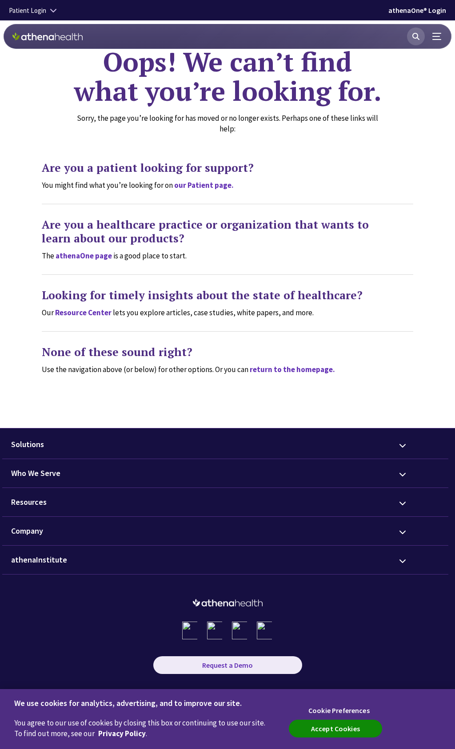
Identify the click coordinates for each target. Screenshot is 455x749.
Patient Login (27, 10)
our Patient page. (204, 185)
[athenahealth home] (47, 36)
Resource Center (83, 312)
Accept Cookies (335, 728)
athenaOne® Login (417, 10)
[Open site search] (416, 36)
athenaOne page (84, 256)
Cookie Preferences (339, 710)
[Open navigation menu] (437, 36)
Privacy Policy (122, 733)
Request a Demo (227, 665)
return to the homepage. (292, 369)
